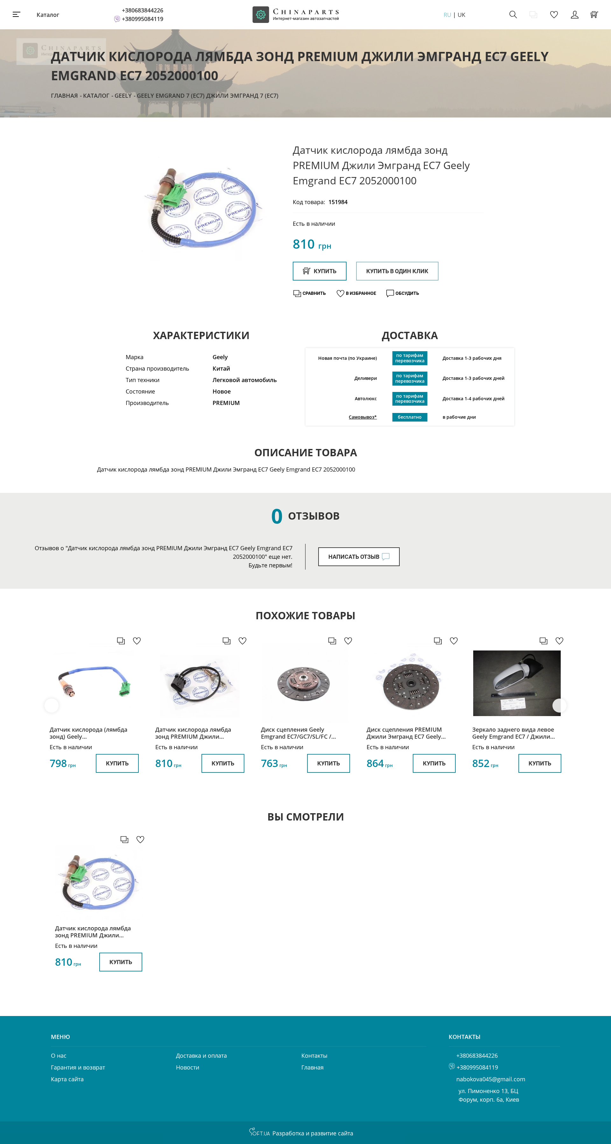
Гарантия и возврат (78, 1067)
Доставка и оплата (201, 1055)
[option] (203, 207)
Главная (64, 95)
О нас (59, 1055)
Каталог (48, 14)
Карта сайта (67, 1079)
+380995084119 (142, 19)
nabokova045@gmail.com (490, 1079)
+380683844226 (142, 10)
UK (461, 14)
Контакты (314, 1055)
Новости (187, 1067)
